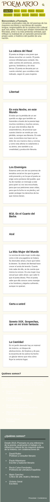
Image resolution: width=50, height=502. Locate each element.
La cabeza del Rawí (20, 50)
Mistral (31, 11)
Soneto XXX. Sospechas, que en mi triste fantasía (24, 323)
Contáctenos (42, 498)
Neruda (25, 15)
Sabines (34, 15)
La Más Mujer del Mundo (24, 251)
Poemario (20, 4)
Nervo (16, 11)
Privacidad (32, 498)
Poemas (21, 492)
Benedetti (8, 15)
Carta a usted (17, 303)
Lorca (23, 11)
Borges (17, 15)
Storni (42, 15)
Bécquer (39, 11)
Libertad (14, 91)
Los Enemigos (17, 167)
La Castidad (16, 341)
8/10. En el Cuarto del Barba (22, 215)
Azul (11, 234)
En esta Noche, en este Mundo (23, 111)
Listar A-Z (8, 11)
